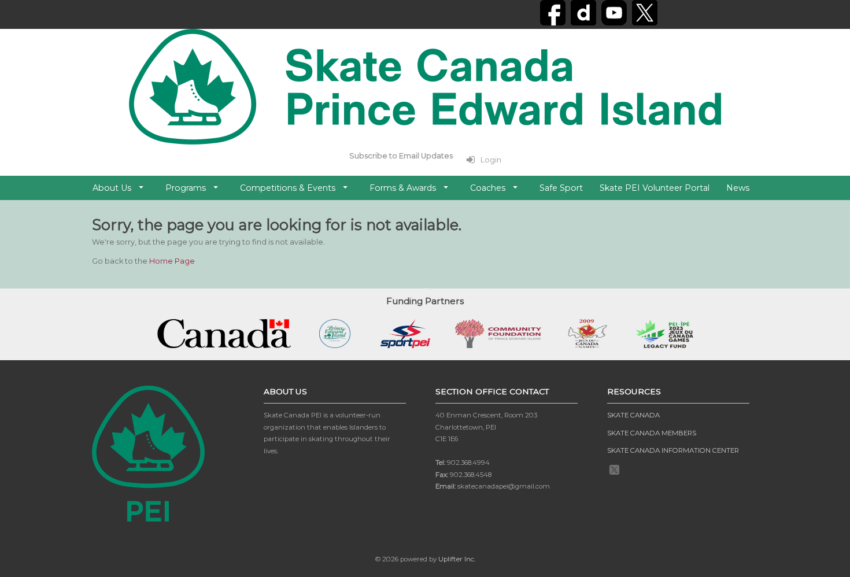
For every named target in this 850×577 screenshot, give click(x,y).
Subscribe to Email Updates (401, 155)
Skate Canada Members (651, 433)
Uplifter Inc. (456, 559)
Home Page (172, 261)
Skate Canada (633, 415)
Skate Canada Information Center (673, 450)
